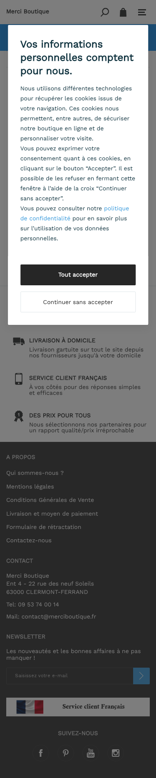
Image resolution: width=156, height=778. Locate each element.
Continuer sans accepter (78, 302)
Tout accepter (78, 275)
